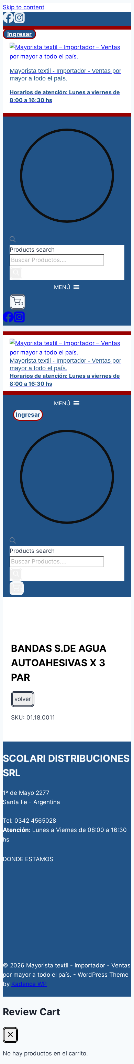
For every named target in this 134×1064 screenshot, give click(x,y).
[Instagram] (19, 21)
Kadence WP (29, 983)
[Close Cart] (10, 1035)
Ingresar (19, 34)
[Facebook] (8, 21)
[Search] (16, 273)
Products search (32, 249)
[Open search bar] (13, 240)
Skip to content (23, 7)
